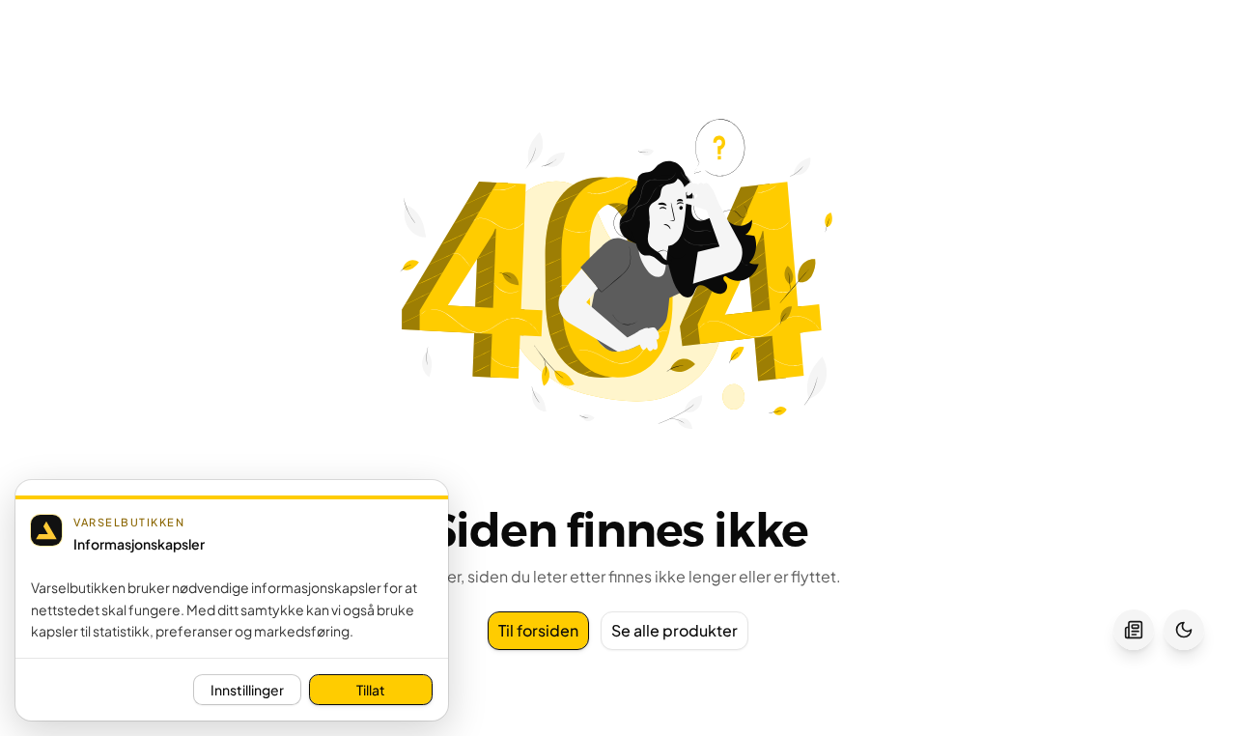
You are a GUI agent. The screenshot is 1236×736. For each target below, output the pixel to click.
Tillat (370, 689)
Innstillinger (247, 689)
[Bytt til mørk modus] (1184, 630)
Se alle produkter (674, 630)
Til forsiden (538, 630)
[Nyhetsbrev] (1133, 630)
